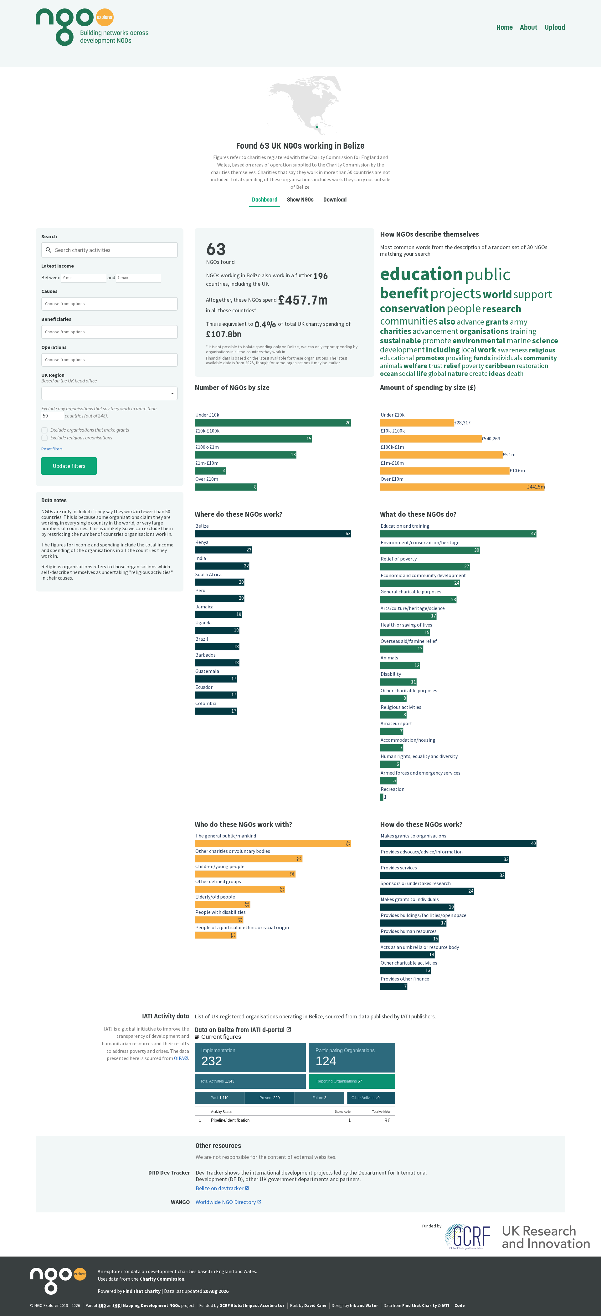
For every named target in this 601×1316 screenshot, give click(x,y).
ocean (389, 373)
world (497, 294)
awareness (512, 350)
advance (470, 322)
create (478, 373)
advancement (435, 331)
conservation (412, 308)
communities (409, 320)
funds (482, 358)
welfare (415, 365)
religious (542, 350)
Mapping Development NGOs (151, 1305)
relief (452, 365)
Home (504, 27)
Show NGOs (300, 199)
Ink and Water (364, 1305)
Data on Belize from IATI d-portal (240, 1030)
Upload (555, 27)
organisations (484, 331)
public (488, 274)
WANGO (180, 1202)
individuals (507, 358)
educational (397, 358)
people (464, 308)
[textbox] (69, 303)
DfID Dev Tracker (169, 1172)
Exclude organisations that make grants (89, 430)
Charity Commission (162, 1279)
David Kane (315, 1305)
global (437, 373)
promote (436, 340)
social (407, 373)
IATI (445, 1305)
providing (458, 358)
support (532, 294)
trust (436, 365)
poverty (473, 365)
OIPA (179, 1058)
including (443, 350)
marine (518, 340)
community (540, 358)
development (402, 350)
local (468, 350)
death (515, 373)
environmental (479, 340)
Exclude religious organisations (81, 438)
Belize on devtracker (220, 1188)
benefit (404, 292)
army (518, 322)
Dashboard (264, 199)
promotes (429, 358)
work (487, 350)
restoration (532, 365)
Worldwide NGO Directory (226, 1202)
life (422, 373)
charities (395, 331)
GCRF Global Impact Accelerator (252, 1305)
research (501, 308)
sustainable (400, 340)
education (421, 273)
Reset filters (51, 449)
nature (458, 373)
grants (497, 322)
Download (335, 199)
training (523, 331)
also (447, 321)
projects (455, 292)
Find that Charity (142, 1291)
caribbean (500, 365)
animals (391, 365)
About (528, 27)
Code (460, 1305)
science (545, 340)
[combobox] (109, 304)
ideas (497, 373)
